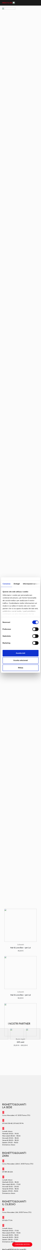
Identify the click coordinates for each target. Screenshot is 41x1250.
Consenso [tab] (6, 584)
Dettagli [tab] (17, 584)
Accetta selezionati (20, 660)
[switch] (35, 629)
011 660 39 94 (18, 1123)
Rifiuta (20, 668)
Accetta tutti (20, 653)
